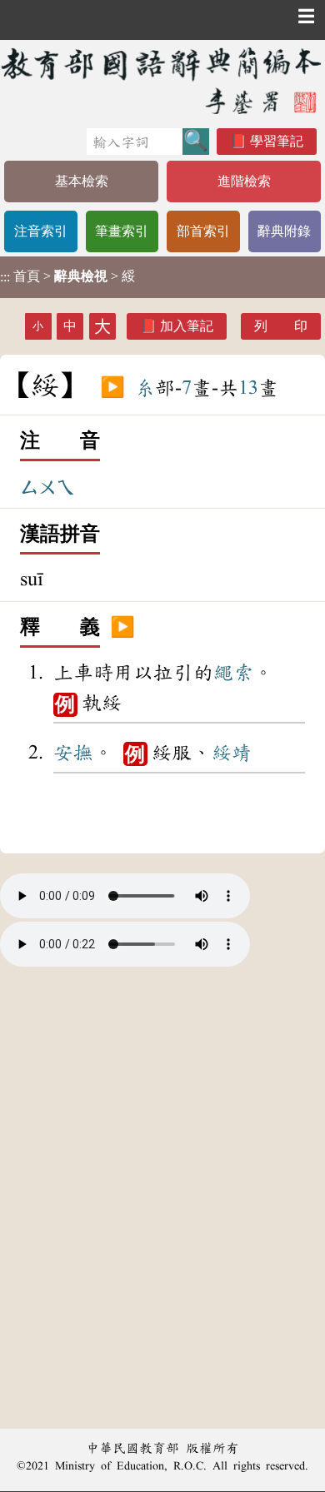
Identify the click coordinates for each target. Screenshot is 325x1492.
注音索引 (41, 231)
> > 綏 (67, 276)
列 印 (281, 326)
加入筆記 (186, 326)
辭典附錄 (284, 231)
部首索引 (203, 231)
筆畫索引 (121, 231)
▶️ (112, 388)
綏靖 (232, 753)
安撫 (73, 753)
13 (248, 388)
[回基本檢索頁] (162, 80)
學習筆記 (276, 141)
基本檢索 (81, 181)
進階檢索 (244, 181)
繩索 (233, 673)
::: (5, 277)
